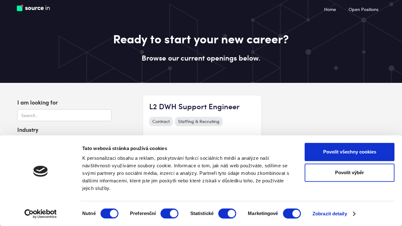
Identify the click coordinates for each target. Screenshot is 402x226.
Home (330, 9)
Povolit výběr (349, 172)
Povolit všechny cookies (349, 151)
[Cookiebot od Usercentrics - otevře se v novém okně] (40, 213)
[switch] (169, 213)
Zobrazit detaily (329, 213)
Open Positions (363, 9)
